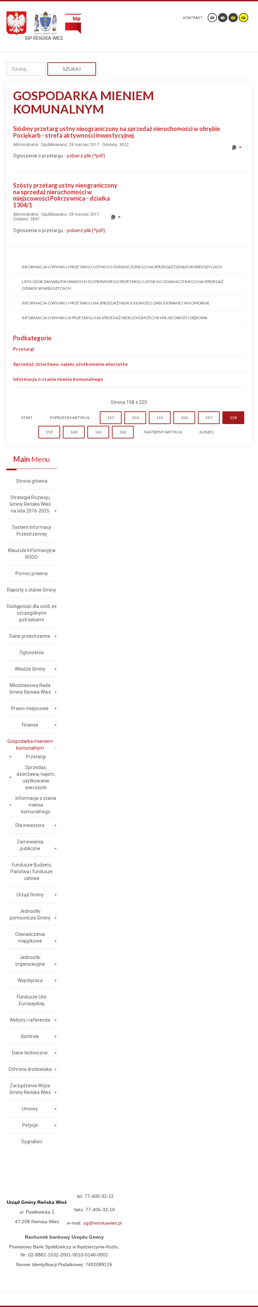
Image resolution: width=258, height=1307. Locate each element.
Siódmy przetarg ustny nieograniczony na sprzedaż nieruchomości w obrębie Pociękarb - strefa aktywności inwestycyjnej (116, 132)
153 (110, 417)
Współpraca (30, 980)
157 (208, 417)
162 (122, 431)
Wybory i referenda (30, 1020)
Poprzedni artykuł (70, 417)
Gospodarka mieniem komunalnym (30, 745)
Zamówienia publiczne (30, 845)
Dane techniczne (30, 1052)
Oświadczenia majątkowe (30, 938)
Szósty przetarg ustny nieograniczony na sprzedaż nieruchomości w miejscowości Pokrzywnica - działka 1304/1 (65, 195)
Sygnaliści (31, 1141)
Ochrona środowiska (30, 1069)
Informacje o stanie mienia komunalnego (58, 379)
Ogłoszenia (31, 652)
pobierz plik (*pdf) (86, 155)
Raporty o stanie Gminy (31, 590)
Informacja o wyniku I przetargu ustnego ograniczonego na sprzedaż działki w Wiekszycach (122, 266)
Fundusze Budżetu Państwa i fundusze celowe (31, 871)
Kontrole (30, 1036)
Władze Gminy (30, 669)
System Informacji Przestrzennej (31, 531)
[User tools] (236, 147)
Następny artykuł (163, 431)
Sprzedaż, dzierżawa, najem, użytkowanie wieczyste (70, 364)
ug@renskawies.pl (102, 1223)
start (27, 417)
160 (73, 431)
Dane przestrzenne (29, 636)
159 (49, 431)
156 (184, 417)
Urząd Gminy (30, 894)
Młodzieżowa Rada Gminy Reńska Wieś (30, 689)
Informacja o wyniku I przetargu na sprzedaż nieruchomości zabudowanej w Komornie (116, 302)
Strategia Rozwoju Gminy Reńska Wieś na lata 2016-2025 (30, 504)
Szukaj (72, 69)
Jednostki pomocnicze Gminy (30, 914)
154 (135, 417)
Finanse (30, 725)
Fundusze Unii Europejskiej (31, 1000)
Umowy (30, 1108)
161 (98, 431)
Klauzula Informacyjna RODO (31, 554)
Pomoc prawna (31, 573)
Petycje (30, 1125)
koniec (207, 431)
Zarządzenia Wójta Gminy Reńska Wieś (30, 1089)
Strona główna (31, 481)
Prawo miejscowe (30, 708)
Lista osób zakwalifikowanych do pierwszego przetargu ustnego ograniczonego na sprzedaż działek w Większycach (122, 285)
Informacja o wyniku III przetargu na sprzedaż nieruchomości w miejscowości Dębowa (114, 317)
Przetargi (23, 349)
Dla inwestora (29, 825)
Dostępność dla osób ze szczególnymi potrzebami (32, 613)
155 (159, 417)
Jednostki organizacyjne (30, 961)
